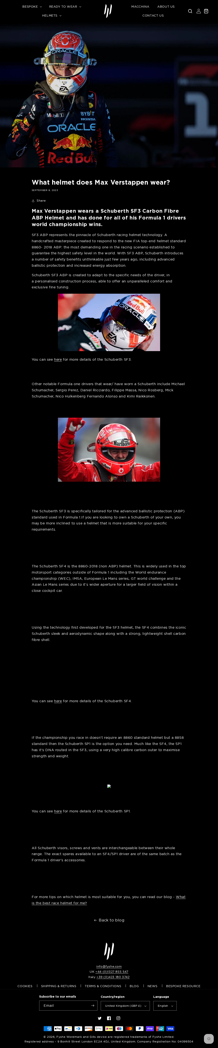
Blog (134, 986)
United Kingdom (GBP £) (123, 1005)
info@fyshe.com (109, 966)
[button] (31, 6)
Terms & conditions (103, 986)
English (163, 1005)
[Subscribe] (92, 1006)
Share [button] (41, 200)
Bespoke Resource (183, 986)
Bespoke (30, 6)
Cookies (24, 986)
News (153, 986)
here (58, 359)
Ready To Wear (63, 6)
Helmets (49, 15)
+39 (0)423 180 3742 (112, 977)
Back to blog (111, 920)
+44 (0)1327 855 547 (111, 971)
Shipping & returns (58, 986)
